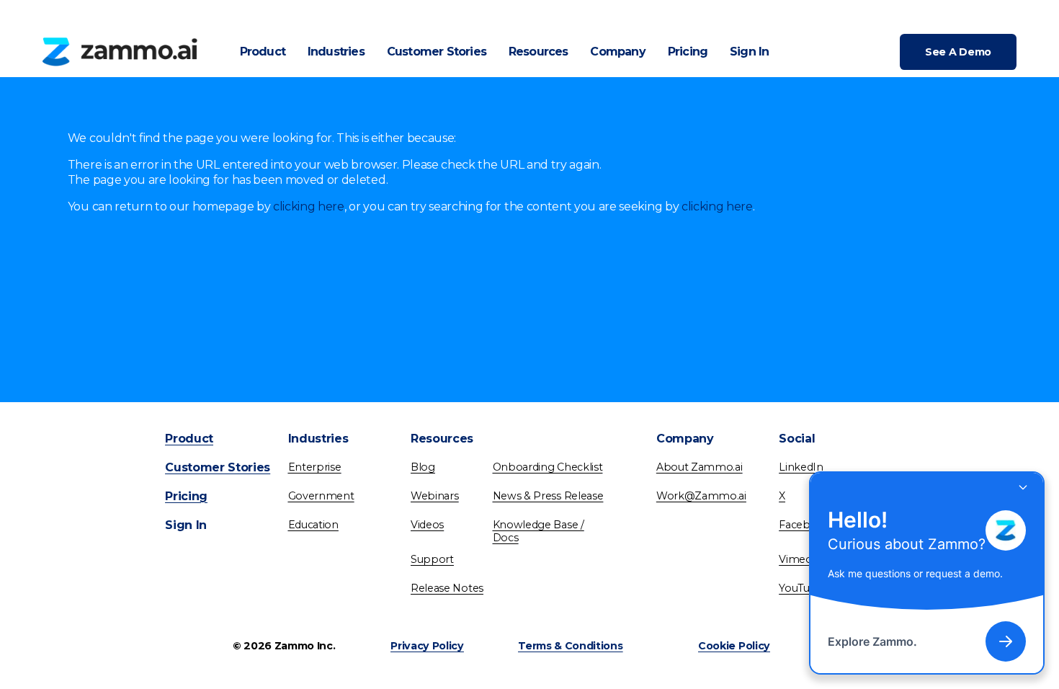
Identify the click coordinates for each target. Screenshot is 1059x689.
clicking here (308, 206)
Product (262, 51)
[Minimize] (1023, 487)
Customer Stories (436, 51)
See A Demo (958, 51)
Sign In (749, 51)
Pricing (687, 51)
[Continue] (1006, 641)
